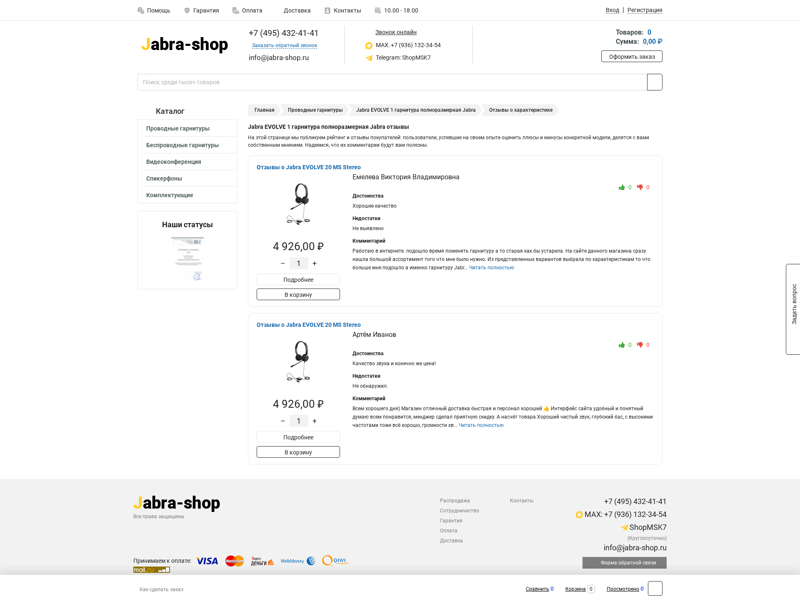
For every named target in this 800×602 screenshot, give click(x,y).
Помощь (158, 10)
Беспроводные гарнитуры (182, 145)
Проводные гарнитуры (178, 128)
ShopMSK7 (647, 527)
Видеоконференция (173, 161)
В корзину (298, 294)
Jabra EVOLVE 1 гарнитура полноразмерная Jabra (416, 110)
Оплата (252, 10)
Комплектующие (169, 195)
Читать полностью (491, 268)
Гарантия (206, 10)
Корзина (575, 589)
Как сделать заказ (161, 589)
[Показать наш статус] (187, 259)
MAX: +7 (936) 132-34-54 (408, 45)
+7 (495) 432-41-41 (283, 33)
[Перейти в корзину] (607, 37)
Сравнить (537, 589)
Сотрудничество (459, 511)
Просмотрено (623, 589)
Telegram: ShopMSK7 (403, 57)
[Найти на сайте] (654, 82)
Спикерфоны (164, 178)
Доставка (296, 10)
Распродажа (455, 501)
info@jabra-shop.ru (634, 547)
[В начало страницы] (655, 588)
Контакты (347, 10)
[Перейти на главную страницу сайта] (184, 45)
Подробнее (298, 279)
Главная (265, 110)
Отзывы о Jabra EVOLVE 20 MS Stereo (309, 167)
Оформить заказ (632, 56)
